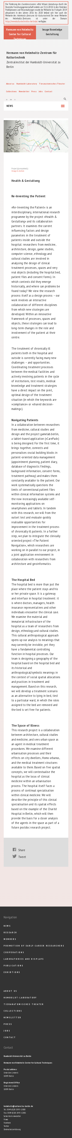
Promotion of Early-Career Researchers (34, 945)
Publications (13, 965)
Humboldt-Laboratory (26, 83)
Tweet (22, 857)
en (11, 99)
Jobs (41, 91)
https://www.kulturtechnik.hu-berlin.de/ (21, 21)
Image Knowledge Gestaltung (52, 32)
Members (10, 939)
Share (21, 850)
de (7, 99)
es (15, 99)
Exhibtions (12, 972)
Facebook (7, 1122)
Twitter (6, 1126)
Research (10, 932)
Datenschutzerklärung (12, 1129)
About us (10, 83)
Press (34, 91)
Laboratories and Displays (24, 959)
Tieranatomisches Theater (52, 83)
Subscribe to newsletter (12, 1116)
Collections (11, 91)
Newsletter (24, 91)
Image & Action (17, 171)
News (9, 106)
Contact (48, 91)
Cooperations (14, 952)
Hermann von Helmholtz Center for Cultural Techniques (20, 33)
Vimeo (6, 1119)
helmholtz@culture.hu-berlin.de (18, 1106)
